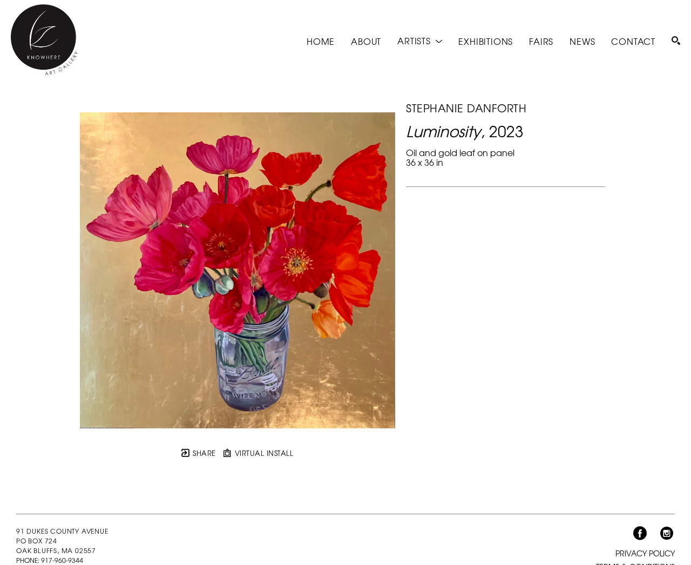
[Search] (676, 40)
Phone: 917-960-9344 (49, 560)
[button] (419, 40)
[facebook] (640, 534)
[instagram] (667, 534)
